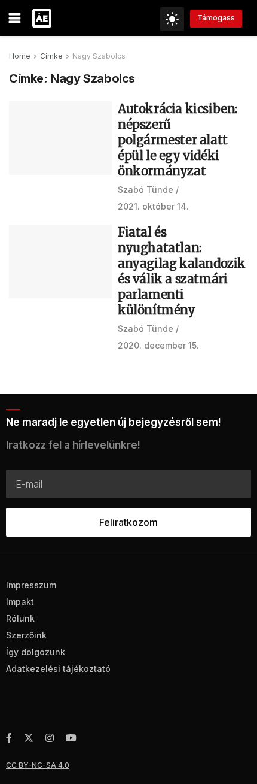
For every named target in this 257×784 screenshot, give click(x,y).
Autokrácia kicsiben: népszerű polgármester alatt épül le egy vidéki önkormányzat (177, 139)
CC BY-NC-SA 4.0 (37, 765)
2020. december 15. (158, 345)
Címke (51, 56)
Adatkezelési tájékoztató (58, 669)
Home (19, 56)
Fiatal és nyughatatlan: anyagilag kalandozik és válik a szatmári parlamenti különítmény (182, 271)
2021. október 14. (153, 206)
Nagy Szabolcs (99, 56)
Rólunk (20, 618)
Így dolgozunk (35, 652)
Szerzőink (26, 635)
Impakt (20, 602)
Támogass (216, 17)
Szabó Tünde (145, 189)
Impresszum (31, 585)
